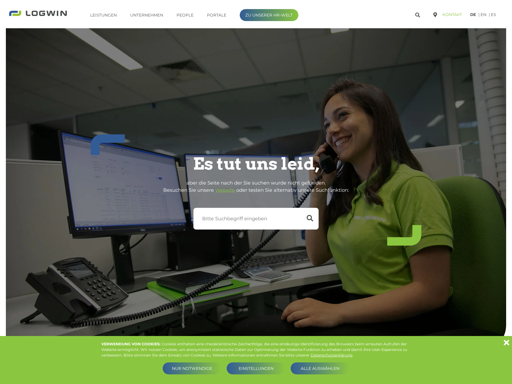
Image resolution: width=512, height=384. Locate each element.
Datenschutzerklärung (332, 355)
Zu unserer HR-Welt (269, 15)
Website (225, 190)
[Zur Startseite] (38, 14)
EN (483, 14)
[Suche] (418, 14)
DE (473, 14)
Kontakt (452, 14)
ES (493, 14)
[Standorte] (435, 14)
